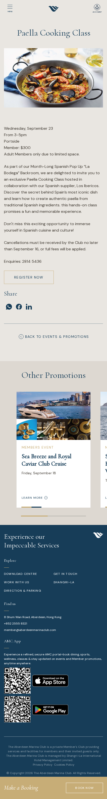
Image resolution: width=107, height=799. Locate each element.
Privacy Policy (43, 765)
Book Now (84, 788)
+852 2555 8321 (15, 624)
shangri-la (64, 582)
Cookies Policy (64, 765)
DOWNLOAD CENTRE (20, 574)
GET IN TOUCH (65, 574)
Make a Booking (21, 787)
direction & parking (22, 591)
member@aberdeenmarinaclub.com (30, 630)
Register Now (29, 277)
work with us (16, 582)
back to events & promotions (57, 336)
